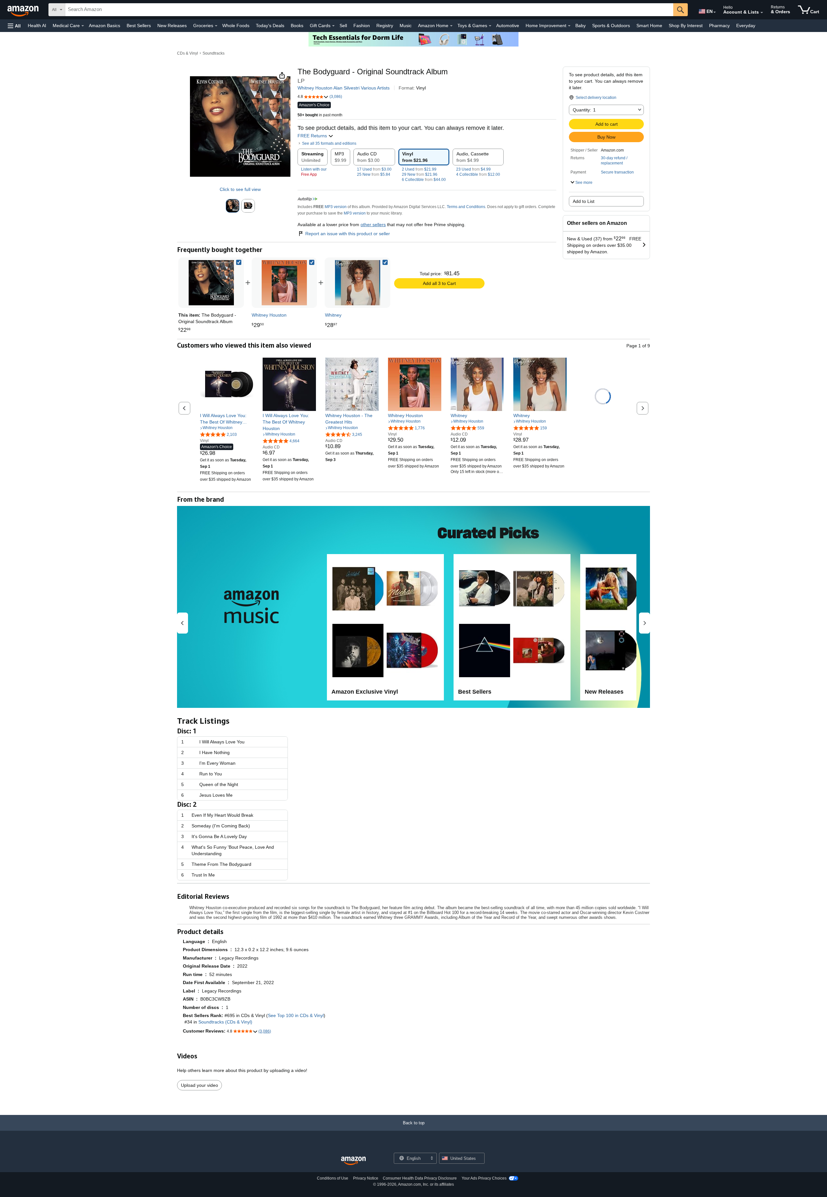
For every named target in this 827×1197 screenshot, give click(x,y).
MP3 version (336, 207)
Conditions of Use (332, 1178)
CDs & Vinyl (187, 53)
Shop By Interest (686, 25)
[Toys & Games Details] (490, 25)
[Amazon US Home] (353, 1161)
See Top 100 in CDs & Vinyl (296, 1015)
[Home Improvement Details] (569, 25)
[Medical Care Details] (82, 25)
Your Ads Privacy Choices (484, 1178)
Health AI (37, 25)
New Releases (172, 25)
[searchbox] (369, 10)
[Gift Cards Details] (333, 25)
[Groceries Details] (216, 25)
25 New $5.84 (373, 174)
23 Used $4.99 (473, 169)
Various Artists (375, 87)
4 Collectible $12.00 (478, 174)
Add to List (583, 201)
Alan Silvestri (346, 87)
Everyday (745, 25)
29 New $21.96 (419, 174)
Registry (384, 25)
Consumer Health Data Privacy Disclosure (420, 1178)
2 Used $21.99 (419, 169)
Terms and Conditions (466, 207)
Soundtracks (214, 53)
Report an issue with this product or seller (347, 233)
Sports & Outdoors (611, 25)
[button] (14, 25)
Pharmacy (719, 25)
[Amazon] (23, 10)
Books (297, 25)
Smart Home (649, 25)
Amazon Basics (104, 25)
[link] (284, 282)
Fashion (361, 25)
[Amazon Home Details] (451, 25)
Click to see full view (240, 189)
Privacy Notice (365, 1178)
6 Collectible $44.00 (424, 179)
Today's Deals (270, 25)
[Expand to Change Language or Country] (714, 12)
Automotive (507, 25)
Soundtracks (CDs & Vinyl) (225, 1021)
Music (406, 25)
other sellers (373, 224)
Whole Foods (235, 25)
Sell (343, 25)
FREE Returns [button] (313, 135)
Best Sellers (139, 25)
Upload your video (199, 1085)
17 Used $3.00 (374, 169)
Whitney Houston (315, 87)
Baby (580, 25)
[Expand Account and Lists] (761, 12)
